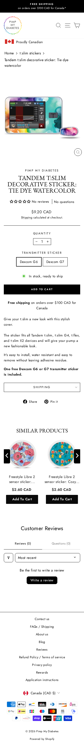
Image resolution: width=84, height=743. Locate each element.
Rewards (42, 672)
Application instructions (42, 680)
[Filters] (8, 557)
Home (9, 53)
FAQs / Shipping (42, 626)
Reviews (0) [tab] (23, 543)
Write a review (42, 580)
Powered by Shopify (42, 739)
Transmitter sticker (42, 253)
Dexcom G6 (29, 261)
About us (42, 634)
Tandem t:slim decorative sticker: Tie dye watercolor (36, 62)
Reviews (42, 649)
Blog (42, 642)
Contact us (42, 619)
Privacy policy (42, 665)
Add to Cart (22, 499)
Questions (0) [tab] (61, 543)
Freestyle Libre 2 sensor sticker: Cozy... (62, 479)
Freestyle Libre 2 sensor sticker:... (22, 479)
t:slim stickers (30, 53)
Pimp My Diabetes (42, 170)
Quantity (42, 233)
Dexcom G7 (55, 261)
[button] (21, 201)
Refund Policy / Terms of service (42, 657)
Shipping (26, 217)
